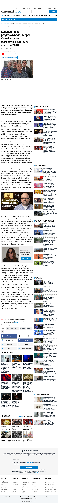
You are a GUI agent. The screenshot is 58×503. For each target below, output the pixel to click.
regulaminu (30, 462)
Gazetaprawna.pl (5, 482)
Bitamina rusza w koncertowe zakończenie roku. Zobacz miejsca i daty (28, 366)
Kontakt (5, 497)
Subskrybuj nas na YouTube (11, 54)
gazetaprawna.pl (48, 8)
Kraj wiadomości (28, 416)
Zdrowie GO (19, 23)
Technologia (15, 482)
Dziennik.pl (15, 478)
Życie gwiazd (25, 487)
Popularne (20, 416)
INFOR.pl (17, 8)
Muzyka (4, 19)
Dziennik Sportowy (39, 23)
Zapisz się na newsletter (11, 57)
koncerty (18, 26)
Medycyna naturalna (37, 486)
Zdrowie (14, 489)
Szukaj (54, 11)
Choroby (34, 487)
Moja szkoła (24, 486)
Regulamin (28, 497)
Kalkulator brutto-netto (50, 489)
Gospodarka (15, 484)
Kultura (23, 492)
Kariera (22, 497)
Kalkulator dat (48, 481)
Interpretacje (4, 489)
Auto (14, 481)
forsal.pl (23, 8)
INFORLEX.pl (29, 8)
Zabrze (29, 328)
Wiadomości (15, 486)
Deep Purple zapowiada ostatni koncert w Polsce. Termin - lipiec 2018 (6, 403)
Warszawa (10, 328)
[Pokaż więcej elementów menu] (56, 16)
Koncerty (12, 19)
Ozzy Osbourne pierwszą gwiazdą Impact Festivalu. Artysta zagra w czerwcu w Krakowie (26, 253)
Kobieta (23, 481)
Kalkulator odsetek (49, 487)
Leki (33, 484)
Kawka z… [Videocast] (28, 23)
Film (23, 489)
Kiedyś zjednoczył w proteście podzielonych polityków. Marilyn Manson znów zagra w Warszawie (5, 368)
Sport (14, 487)
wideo (16, 328)
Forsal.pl (3, 486)
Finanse (34, 482)
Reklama (16, 497)
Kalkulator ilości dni (49, 482)
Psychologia (35, 489)
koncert (22, 328)
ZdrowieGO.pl (40, 8)
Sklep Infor (3, 491)
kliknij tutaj (37, 472)
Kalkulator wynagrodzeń (50, 491)
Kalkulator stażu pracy (50, 484)
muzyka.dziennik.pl (10, 26)
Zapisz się (29, 467)
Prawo (33, 481)
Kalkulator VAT (48, 486)
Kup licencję (16, 322)
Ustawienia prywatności (27, 498)
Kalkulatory (48, 478)
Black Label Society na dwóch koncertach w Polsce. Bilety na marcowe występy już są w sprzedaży (17, 387)
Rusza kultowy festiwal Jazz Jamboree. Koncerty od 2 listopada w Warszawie (16, 404)
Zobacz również (26, 258)
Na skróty (3, 478)
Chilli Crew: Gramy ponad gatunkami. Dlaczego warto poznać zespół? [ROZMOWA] (5, 386)
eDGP (2, 484)
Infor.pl (2, 481)
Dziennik (2, 26)
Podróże (14, 491)
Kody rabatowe (25, 482)
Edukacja (24, 484)
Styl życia (34, 491)
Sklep (55, 8)
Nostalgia (12, 23)
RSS (36, 498)
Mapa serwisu (49, 497)
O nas (10, 497)
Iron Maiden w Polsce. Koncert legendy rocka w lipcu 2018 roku (17, 365)
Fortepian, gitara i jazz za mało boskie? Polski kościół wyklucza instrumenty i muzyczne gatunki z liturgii (28, 387)
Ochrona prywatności (38, 497)
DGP (35, 8)
